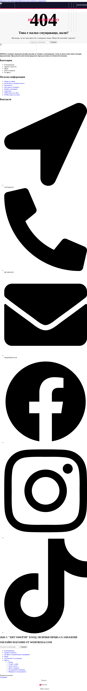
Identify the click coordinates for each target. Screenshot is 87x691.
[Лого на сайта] (7, 8)
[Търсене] (70, 5)
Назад (10, 662)
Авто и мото (13, 666)
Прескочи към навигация (9, 1)
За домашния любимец (16, 670)
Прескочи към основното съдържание (32, 1)
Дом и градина (13, 668)
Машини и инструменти (17, 672)
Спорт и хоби (13, 664)
